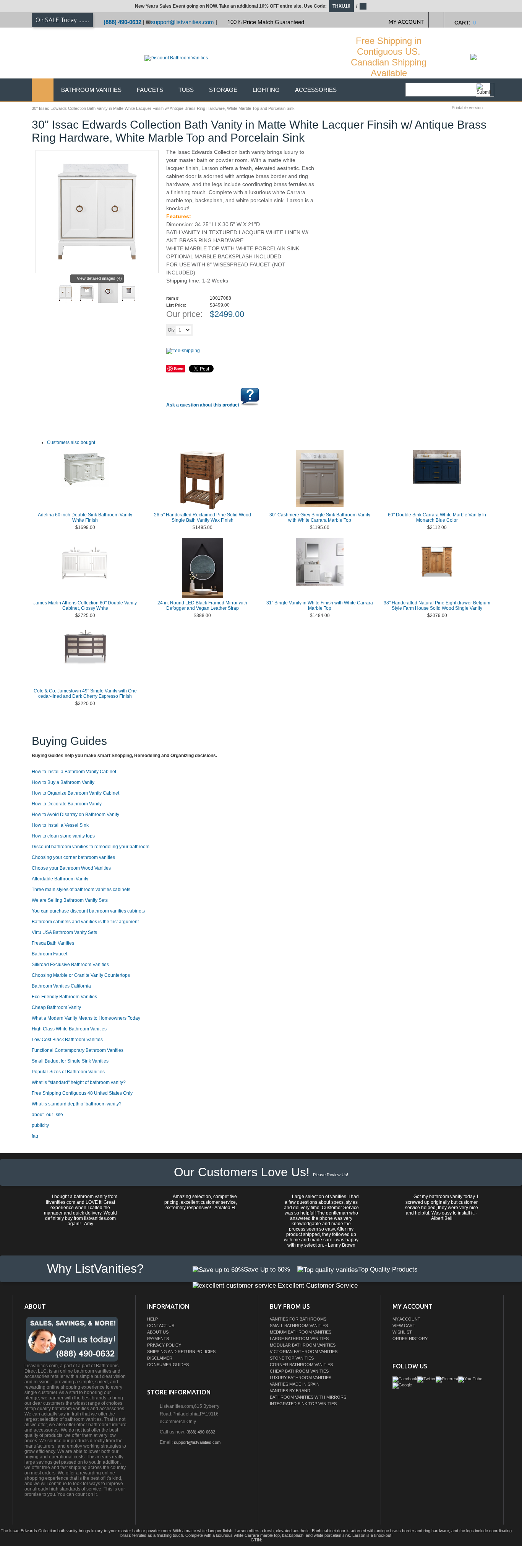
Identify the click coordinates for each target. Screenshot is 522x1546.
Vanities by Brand (290, 1390)
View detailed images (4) (99, 278)
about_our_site (47, 1114)
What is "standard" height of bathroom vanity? (79, 1082)
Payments (158, 1338)
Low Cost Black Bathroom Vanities (67, 1039)
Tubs (186, 90)
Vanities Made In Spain (294, 1384)
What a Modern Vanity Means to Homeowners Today (86, 1018)
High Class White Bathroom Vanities (69, 1029)
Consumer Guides (168, 1364)
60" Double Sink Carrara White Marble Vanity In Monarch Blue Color (437, 517)
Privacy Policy (164, 1345)
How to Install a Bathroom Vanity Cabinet (74, 771)
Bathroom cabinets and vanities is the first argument (85, 921)
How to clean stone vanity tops (63, 836)
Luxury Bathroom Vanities (300, 1377)
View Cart (403, 1325)
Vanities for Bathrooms (298, 1319)
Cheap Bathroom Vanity (56, 1007)
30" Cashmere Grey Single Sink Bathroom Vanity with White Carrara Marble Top (319, 517)
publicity (40, 1125)
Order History (410, 1338)
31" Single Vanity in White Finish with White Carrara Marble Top (319, 605)
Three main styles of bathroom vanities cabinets (81, 889)
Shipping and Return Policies (181, 1351)
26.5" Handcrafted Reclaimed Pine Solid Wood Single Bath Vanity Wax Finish (202, 517)
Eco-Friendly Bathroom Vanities (64, 996)
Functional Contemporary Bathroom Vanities (77, 1050)
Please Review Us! (330, 1174)
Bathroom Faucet (49, 954)
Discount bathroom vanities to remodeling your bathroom (90, 846)
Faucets (150, 90)
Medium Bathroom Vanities (300, 1332)
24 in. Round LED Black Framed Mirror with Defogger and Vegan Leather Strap (202, 605)
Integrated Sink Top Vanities (303, 1403)
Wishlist (402, 1332)
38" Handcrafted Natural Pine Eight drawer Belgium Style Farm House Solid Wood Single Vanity (437, 605)
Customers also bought (71, 442)
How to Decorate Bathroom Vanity (67, 803)
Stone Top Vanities (292, 1358)
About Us (158, 1332)
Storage (223, 90)
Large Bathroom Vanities (299, 1338)
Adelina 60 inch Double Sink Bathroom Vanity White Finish (85, 517)
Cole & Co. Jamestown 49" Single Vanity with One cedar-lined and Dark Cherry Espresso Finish (85, 693)
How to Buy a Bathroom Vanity (63, 782)
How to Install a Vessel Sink (60, 825)
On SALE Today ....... (62, 19)
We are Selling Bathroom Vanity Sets (70, 900)
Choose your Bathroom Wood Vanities (71, 868)
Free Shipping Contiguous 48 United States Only (82, 1093)
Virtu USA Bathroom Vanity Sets (64, 932)
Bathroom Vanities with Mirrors (308, 1397)
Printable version (467, 107)
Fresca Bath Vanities (53, 943)
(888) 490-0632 (122, 22)
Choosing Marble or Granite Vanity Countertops (81, 975)
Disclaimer (159, 1358)
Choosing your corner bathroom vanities (73, 857)
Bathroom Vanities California (61, 986)
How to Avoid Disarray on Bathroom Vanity (75, 814)
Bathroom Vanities (91, 90)
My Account (406, 1319)
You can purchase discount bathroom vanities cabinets (88, 911)
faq (35, 1136)
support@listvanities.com (182, 22)
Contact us (160, 1325)
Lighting (266, 90)
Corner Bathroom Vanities (301, 1364)
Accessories (316, 90)
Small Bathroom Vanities (299, 1325)
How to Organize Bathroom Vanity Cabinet (75, 793)
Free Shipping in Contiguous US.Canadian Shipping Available (388, 57)
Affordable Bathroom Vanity (60, 879)
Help (152, 1319)
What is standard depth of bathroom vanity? (77, 1104)
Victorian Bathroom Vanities (303, 1351)
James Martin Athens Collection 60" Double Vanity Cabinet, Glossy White (85, 605)
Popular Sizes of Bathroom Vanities (68, 1071)
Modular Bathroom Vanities (303, 1345)
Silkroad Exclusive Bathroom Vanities (70, 964)
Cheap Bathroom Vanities (299, 1371)
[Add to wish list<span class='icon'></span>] (252, 329)
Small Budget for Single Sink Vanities (70, 1061)
